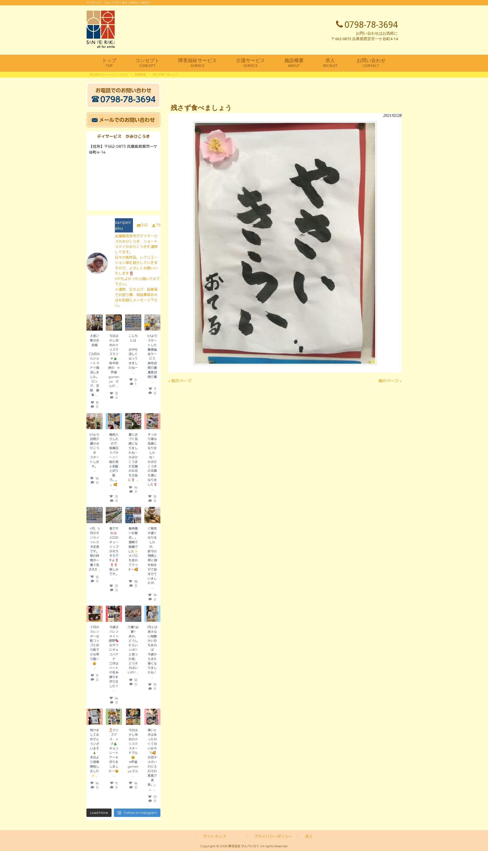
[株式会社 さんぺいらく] (100, 46)
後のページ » (390, 380)
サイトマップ (214, 836)
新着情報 (140, 74)
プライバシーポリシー (273, 836)
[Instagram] (99, 328)
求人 (309, 836)
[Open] (133, 421)
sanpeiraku (94, 318)
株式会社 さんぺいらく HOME (109, 74)
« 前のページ (180, 380)
